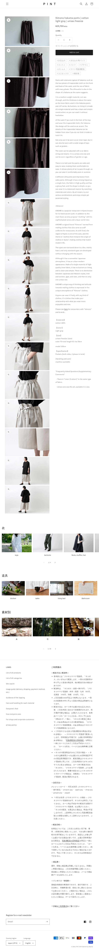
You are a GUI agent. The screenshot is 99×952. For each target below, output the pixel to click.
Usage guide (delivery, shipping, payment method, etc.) (25, 690)
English (28, 943)
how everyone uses (13, 714)
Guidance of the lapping (15, 698)
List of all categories (14, 678)
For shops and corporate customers (20, 719)
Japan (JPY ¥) (12, 943)
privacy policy (11, 725)
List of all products (13, 673)
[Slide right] (55, 562)
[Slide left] (44, 562)
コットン (61, 65)
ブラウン (84, 65)
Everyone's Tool (12, 709)
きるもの (61, 60)
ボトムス (61, 69)
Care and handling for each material (20, 703)
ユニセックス (63, 73)
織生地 (76, 73)
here (66, 309)
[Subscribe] (47, 921)
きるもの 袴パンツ (78, 60)
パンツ (73, 65)
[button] (7, 4)
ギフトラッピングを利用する (67, 46)
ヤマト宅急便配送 (78, 69)
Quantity (59, 35)
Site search (10, 684)
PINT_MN (78, 946)
